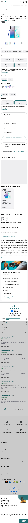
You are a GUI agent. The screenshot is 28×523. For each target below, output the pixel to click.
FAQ (2, 471)
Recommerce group (5, 453)
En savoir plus (5, 72)
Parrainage (3, 449)
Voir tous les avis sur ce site (14, 315)
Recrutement (4, 455)
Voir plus (3, 257)
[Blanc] (13, 86)
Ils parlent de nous (5, 451)
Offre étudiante (4, 447)
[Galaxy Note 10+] (7, 195)
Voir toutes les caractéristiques (8, 236)
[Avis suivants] (25, 409)
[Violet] (10, 86)
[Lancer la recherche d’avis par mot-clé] (25, 333)
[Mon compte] (23, 2)
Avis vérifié (4, 338)
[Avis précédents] (3, 409)
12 (22, 409)
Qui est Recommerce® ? (6, 445)
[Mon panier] (26, 2)
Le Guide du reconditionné (7, 463)
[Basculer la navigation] (2, 2)
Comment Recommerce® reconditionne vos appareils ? (13, 461)
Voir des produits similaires (14, 138)
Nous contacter (4, 469)
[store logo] (8, 2)
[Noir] (2, 86)
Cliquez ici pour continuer (18, 151)
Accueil (5, 9)
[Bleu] (6, 86)
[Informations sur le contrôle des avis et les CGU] (20, 313)
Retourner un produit (6, 472)
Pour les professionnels (6, 474)
